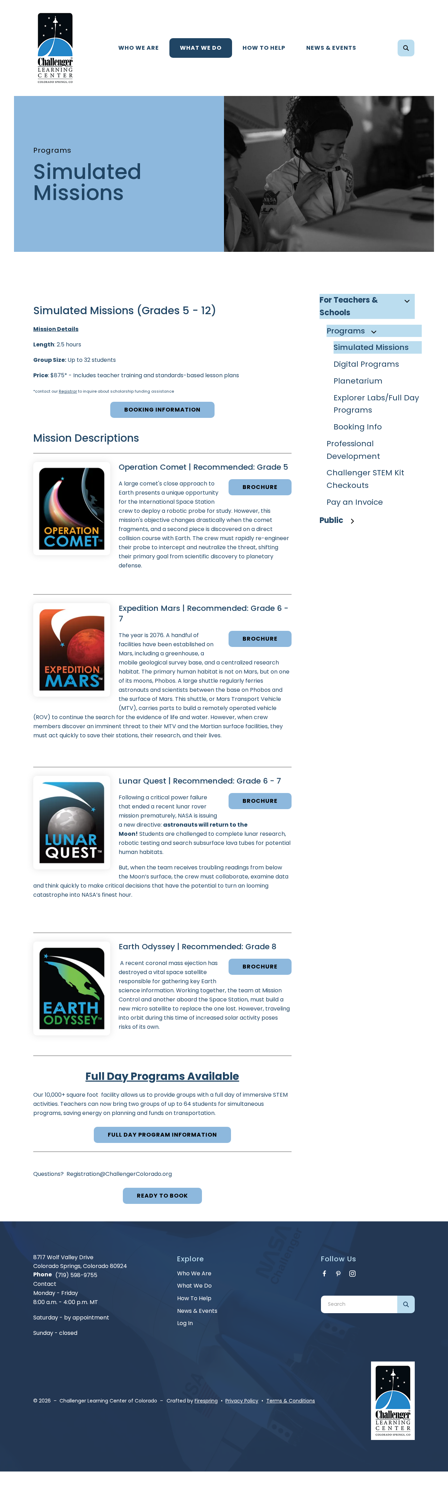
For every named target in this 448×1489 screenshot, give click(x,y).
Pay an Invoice (355, 502)
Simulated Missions (371, 347)
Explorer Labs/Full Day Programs (376, 404)
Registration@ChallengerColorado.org (119, 1174)
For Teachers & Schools (349, 306)
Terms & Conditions (290, 1400)
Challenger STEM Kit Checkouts (365, 479)
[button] (406, 48)
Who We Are (138, 48)
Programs (346, 330)
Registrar (68, 391)
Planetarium (358, 380)
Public (331, 520)
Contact (44, 1284)
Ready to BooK (162, 1196)
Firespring (206, 1400)
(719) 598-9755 (76, 1275)
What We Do (201, 48)
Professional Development (353, 450)
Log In (185, 1323)
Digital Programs (366, 364)
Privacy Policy (241, 1400)
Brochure (260, 487)
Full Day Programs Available (162, 1076)
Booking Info (358, 426)
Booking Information (162, 410)
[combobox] (415, 48)
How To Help (264, 48)
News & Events (331, 48)
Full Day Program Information (162, 1135)
